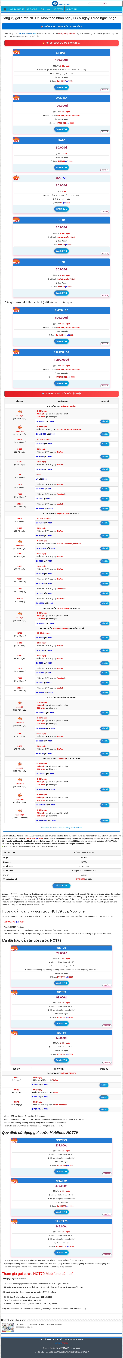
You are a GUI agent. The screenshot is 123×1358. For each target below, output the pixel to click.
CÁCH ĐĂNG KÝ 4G (16, 9)
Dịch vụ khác (45, 9)
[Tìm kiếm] (104, 3)
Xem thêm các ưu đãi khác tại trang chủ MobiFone (61, 827)
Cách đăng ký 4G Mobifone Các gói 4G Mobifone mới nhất (39, 1324)
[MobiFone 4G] (61, 3)
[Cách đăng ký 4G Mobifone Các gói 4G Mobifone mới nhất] (8, 1327)
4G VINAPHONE (71, 9)
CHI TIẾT (104, 90)
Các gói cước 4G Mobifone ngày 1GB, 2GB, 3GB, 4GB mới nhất (31, 846)
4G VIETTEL (58, 9)
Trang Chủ (5, 8)
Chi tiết (104, 211)
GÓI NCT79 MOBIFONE (84, 853)
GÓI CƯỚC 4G (32, 9)
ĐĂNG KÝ (60, 87)
